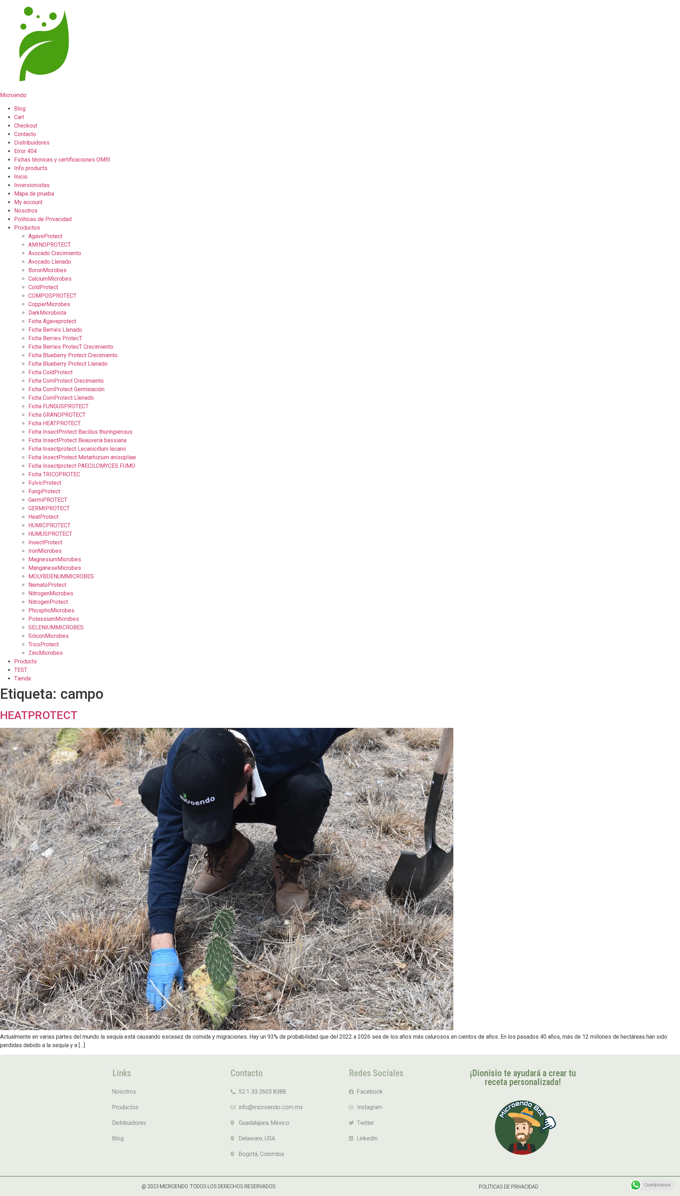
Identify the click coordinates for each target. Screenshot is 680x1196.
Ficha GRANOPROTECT (57, 414)
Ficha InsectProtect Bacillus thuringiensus (80, 431)
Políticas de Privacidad (43, 219)
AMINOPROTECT (49, 244)
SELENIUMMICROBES (56, 627)
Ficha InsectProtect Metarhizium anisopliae (82, 457)
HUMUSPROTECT (50, 533)
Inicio (21, 176)
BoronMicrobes (47, 270)
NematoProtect (47, 585)
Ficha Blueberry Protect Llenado (68, 363)
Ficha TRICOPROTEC (54, 474)
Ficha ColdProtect (50, 372)
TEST (20, 670)
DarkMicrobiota (47, 312)
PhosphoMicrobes (51, 610)
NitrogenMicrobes (50, 593)
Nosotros (26, 210)
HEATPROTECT (39, 715)
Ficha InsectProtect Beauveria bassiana (77, 440)
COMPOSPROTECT (52, 295)
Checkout (25, 125)
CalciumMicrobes (50, 278)
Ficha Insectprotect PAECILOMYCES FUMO (81, 465)
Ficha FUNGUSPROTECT (58, 406)
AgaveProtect (45, 236)
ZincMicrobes (45, 653)
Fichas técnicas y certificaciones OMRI (62, 159)
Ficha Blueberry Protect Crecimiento (73, 355)
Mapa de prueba (34, 193)
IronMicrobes (45, 551)
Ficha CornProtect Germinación (66, 389)
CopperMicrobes (49, 304)
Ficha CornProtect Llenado (61, 397)
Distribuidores (32, 142)
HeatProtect (43, 516)
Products (25, 661)
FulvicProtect (44, 482)
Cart (19, 117)
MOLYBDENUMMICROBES (61, 576)
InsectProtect (45, 542)
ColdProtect (43, 287)
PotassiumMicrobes (53, 619)
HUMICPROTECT (49, 525)
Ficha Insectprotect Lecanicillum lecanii (77, 448)
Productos (27, 227)
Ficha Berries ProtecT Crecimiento (70, 346)
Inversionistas (32, 185)
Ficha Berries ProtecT (55, 338)
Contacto (25, 134)
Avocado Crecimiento (54, 253)
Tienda (22, 678)
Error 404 (25, 151)
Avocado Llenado (49, 261)
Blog (20, 108)
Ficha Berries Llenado (55, 329)
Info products (30, 168)
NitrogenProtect (48, 602)
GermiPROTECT (47, 499)
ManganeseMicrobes (54, 568)
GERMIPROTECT (49, 508)
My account (28, 202)
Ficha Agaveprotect (52, 321)
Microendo (13, 95)
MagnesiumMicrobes (54, 559)
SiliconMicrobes (48, 636)
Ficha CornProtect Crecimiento (66, 380)
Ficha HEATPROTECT (54, 423)
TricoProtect (43, 644)
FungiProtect (44, 491)
